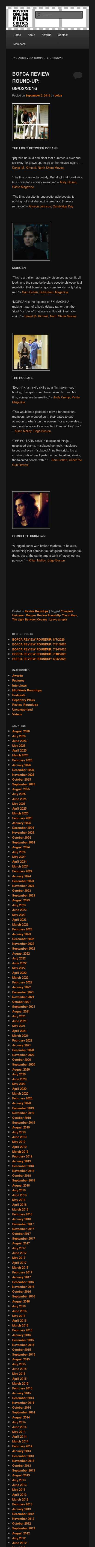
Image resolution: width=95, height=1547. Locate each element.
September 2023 (23, 895)
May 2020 (18, 1084)
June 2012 (19, 1543)
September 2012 (23, 1528)
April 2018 (19, 1204)
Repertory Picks (23, 700)
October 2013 (21, 1465)
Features (18, 680)
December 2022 (23, 939)
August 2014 (21, 1417)
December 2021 (23, 992)
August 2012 (21, 1533)
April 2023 (19, 919)
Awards (46, 35)
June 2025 (19, 799)
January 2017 (21, 1277)
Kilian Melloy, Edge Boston (33, 431)
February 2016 (22, 1330)
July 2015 (19, 1364)
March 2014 (20, 1441)
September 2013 (23, 1470)
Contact (63, 35)
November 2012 (23, 1518)
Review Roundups (36, 611)
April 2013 (19, 1494)
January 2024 (21, 876)
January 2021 (21, 1045)
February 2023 (22, 929)
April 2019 (19, 1146)
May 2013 (18, 1489)
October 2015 (21, 1349)
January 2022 (21, 987)
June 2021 (19, 1021)
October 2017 (21, 1233)
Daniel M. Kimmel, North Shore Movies (38, 167)
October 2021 (21, 1001)
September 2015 (23, 1354)
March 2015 (20, 1383)
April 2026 (19, 750)
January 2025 (21, 823)
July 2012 (19, 1538)
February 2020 (22, 1098)
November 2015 (23, 1345)
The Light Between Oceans (29, 619)
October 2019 (21, 1117)
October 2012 (21, 1523)
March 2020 (20, 1093)
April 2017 (19, 1262)
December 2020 (23, 1050)
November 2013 (23, 1460)
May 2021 (18, 1025)
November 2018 (23, 1170)
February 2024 (22, 871)
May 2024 (18, 856)
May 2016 (18, 1315)
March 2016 (20, 1325)
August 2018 (21, 1185)
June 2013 (19, 1485)
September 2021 (23, 1006)
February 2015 (22, 1388)
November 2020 (23, 1055)
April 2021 (19, 1031)
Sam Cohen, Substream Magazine (45, 292)
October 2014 (21, 1407)
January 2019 (21, 1161)
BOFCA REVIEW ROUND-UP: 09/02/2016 (31, 80)
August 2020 (21, 1069)
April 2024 (19, 861)
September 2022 (23, 948)
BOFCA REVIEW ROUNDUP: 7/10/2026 (39, 654)
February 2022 (22, 982)
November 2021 (23, 997)
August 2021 (21, 1011)
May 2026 (18, 745)
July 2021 (19, 1016)
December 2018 (23, 1166)
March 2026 (20, 755)
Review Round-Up (49, 615)
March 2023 (20, 924)
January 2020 (21, 1103)
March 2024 (20, 866)
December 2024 (23, 827)
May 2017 (18, 1257)
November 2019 (23, 1113)
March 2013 (20, 1499)
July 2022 (19, 958)
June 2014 (19, 1427)
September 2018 (23, 1180)
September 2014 (23, 1412)
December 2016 (23, 1282)
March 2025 (20, 813)
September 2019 (23, 1122)
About (31, 35)
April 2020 (19, 1088)
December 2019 (23, 1108)
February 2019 (22, 1156)
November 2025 (23, 774)
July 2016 (19, 1306)
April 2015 (19, 1378)
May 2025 (18, 803)
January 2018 (21, 1219)
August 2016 (21, 1301)
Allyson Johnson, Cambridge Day (51, 206)
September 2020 (23, 1064)
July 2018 (19, 1190)
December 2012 (23, 1514)
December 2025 (23, 770)
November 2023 (23, 886)
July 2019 (19, 1132)
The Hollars (69, 615)
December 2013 (23, 1456)
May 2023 (18, 915)
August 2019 (21, 1127)
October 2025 (21, 779)
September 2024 (23, 842)
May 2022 (18, 968)
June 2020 (19, 1079)
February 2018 (22, 1214)
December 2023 (23, 881)
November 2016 (23, 1286)
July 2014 (19, 1422)
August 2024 (21, 847)
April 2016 (19, 1320)
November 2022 (23, 943)
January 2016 (21, 1335)
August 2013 (21, 1475)
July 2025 (19, 794)
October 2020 (21, 1059)
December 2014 (23, 1398)
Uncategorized (22, 709)
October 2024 (21, 837)
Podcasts (18, 695)
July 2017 (19, 1248)
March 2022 (20, 977)
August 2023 (21, 900)
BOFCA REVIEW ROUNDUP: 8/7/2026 (38, 639)
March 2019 (20, 1151)
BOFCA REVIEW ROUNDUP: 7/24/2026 (39, 649)
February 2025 (22, 818)
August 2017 (21, 1243)
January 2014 (21, 1451)
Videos (17, 714)
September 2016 (23, 1296)
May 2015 (18, 1373)
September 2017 (23, 1238)
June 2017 (19, 1253)
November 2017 (23, 1229)
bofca (58, 95)
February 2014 (22, 1446)
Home (17, 35)
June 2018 (19, 1195)
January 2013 (21, 1509)
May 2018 (18, 1200)
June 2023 (19, 910)
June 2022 (19, 963)
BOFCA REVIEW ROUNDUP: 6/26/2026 (39, 659)
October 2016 (21, 1291)
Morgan (31, 615)
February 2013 (22, 1504)
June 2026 (19, 741)
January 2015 (21, 1393)
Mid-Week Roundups (27, 690)
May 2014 (18, 1431)
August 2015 (21, 1359)
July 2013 (19, 1480)
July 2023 (19, 905)
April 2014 (19, 1436)
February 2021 (22, 1040)
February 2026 (22, 760)
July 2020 (19, 1074)
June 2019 (19, 1137)
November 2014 (23, 1402)
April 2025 (19, 808)
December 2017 (23, 1224)
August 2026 (21, 731)
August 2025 (21, 789)
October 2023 (21, 890)
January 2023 (21, 934)
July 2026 (19, 736)
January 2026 (21, 765)
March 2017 (20, 1267)
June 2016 (19, 1311)
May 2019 (18, 1141)
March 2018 (20, 1209)
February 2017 (22, 1272)
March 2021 (20, 1035)
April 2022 (19, 972)
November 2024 (23, 832)
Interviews (19, 685)
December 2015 (23, 1340)
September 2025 (23, 784)
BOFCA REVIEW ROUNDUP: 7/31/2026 (39, 644)
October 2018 (21, 1175)
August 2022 (21, 953)
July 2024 (19, 852)
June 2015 (19, 1369)
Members (19, 44)
